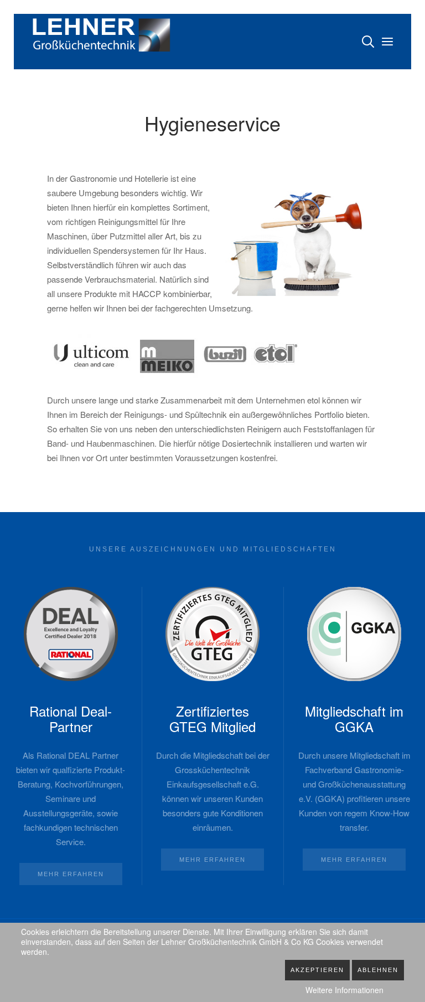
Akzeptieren (317, 970)
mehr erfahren (71, 874)
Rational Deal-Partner (70, 718)
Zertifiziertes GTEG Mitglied (212, 718)
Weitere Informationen (344, 989)
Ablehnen (377, 970)
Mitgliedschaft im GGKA (354, 718)
